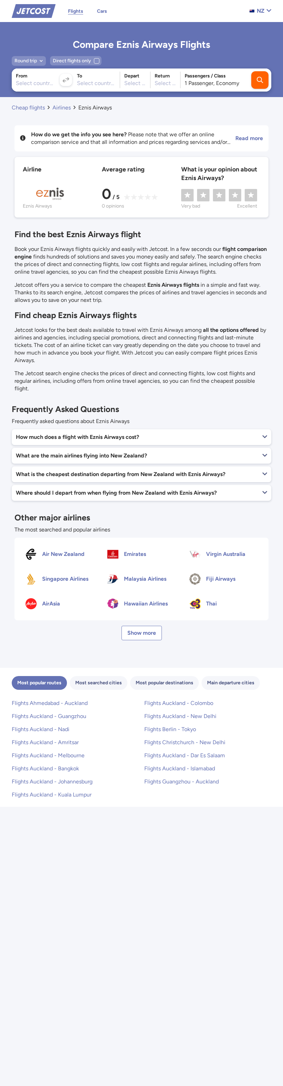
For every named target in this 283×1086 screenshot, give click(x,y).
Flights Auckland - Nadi (40, 729)
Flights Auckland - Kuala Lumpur (51, 794)
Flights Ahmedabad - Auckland (50, 703)
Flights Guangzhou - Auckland (181, 781)
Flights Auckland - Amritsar (45, 742)
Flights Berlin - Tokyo (170, 729)
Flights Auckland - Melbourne (48, 755)
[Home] (34, 10)
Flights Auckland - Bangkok (45, 768)
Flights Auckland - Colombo (178, 703)
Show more (141, 633)
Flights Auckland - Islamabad (179, 768)
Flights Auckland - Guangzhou (49, 716)
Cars (102, 11)
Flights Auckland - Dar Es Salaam (184, 755)
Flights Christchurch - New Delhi (184, 742)
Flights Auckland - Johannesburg (52, 781)
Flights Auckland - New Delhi (180, 716)
